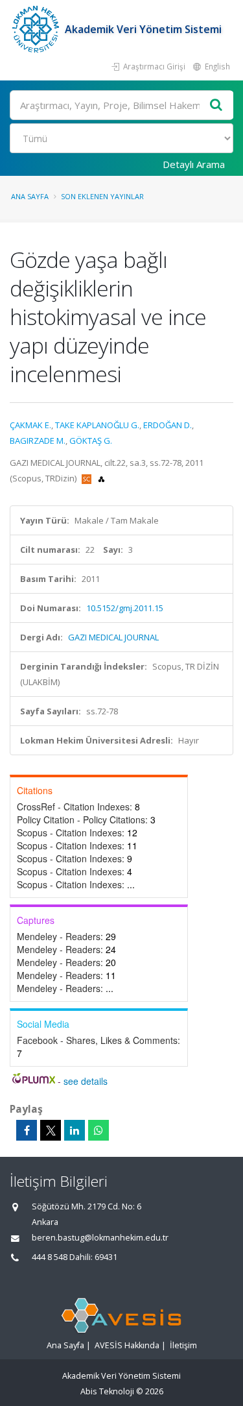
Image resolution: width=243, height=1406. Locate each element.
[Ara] (216, 105)
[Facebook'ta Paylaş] (26, 1130)
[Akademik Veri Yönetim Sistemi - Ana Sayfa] (37, 29)
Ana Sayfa (30, 196)
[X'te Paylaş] (50, 1130)
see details (86, 1080)
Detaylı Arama (194, 164)
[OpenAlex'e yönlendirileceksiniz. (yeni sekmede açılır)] (101, 478)
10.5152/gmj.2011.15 (124, 608)
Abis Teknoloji (107, 1391)
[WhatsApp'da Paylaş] (98, 1130)
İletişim (183, 1345)
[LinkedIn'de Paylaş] (74, 1130)
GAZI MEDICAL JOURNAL (113, 637)
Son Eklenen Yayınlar (102, 196)
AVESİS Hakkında (127, 1345)
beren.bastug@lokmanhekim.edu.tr (100, 1237)
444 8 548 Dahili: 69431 (74, 1257)
